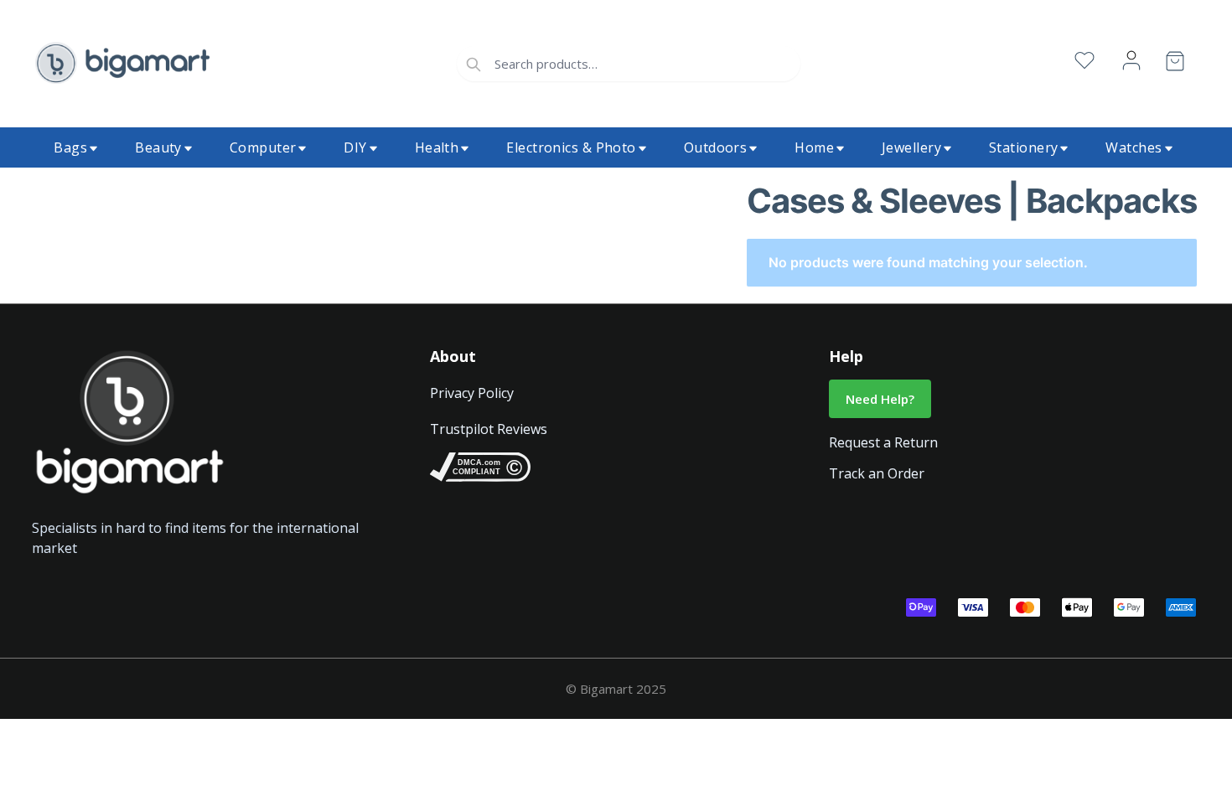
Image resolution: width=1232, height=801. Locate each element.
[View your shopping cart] (1175, 64)
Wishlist (1084, 60)
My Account (1131, 60)
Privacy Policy (472, 393)
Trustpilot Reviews (488, 429)
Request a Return (883, 442)
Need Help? (880, 398)
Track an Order (876, 473)
